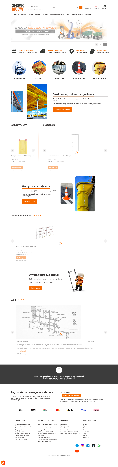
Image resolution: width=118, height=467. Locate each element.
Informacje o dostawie (44, 428)
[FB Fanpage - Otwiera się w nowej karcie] (77, 446)
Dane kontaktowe (88, 428)
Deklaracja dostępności (45, 441)
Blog (84, 433)
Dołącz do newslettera (71, 395)
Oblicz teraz (35, 288)
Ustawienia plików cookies (68, 432)
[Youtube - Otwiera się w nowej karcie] (77, 451)
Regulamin (41, 435)
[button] (80, 7)
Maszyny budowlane (21, 439)
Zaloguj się (63, 424)
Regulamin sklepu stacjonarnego (47, 439)
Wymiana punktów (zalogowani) (70, 433)
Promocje (86, 432)
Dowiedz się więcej (62, 109)
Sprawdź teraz (29, 201)
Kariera (85, 435)
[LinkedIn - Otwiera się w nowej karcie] (88, 446)
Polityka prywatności (44, 437)
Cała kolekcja (37, 215)
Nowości (85, 430)
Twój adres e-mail (65, 392)
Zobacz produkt (17, 167)
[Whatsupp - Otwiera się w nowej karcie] (99, 446)
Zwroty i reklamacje (44, 430)
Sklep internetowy (58, 464)
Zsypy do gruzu (19, 437)
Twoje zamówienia (66, 430)
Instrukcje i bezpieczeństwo (46, 432)
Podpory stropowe (20, 430)
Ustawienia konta (65, 428)
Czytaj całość (21, 351)
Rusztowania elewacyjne (22, 424)
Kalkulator (86, 437)
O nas (85, 424)
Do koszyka (53, 167)
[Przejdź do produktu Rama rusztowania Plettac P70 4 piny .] (75, 142)
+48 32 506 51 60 (35, 7)
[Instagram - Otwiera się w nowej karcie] (83, 446)
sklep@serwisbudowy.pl (37, 10)
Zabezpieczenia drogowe (22, 433)
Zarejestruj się (64, 426)
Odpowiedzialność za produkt (47, 433)
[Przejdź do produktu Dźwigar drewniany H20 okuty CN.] (23, 142)
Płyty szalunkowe (20, 432)
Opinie (85, 426)
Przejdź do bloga (23, 300)
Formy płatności (42, 426)
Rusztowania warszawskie (23, 426)
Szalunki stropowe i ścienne (23, 428)
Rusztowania (22, 341)
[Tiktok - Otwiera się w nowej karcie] (93, 446)
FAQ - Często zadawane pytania (47, 424)
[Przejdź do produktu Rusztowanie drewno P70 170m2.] (44, 233)
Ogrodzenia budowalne (22, 435)
